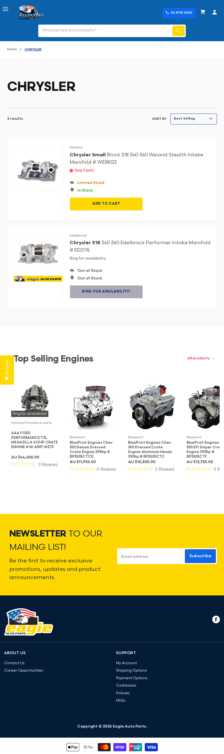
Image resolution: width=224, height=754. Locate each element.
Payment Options (131, 678)
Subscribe (200, 556)
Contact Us (14, 663)
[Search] (178, 31)
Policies (122, 693)
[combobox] (104, 31)
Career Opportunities (23, 670)
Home (12, 49)
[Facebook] (215, 619)
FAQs (120, 700)
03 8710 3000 (181, 12)
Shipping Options (131, 670)
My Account (126, 663)
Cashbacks (126, 685)
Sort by (159, 119)
